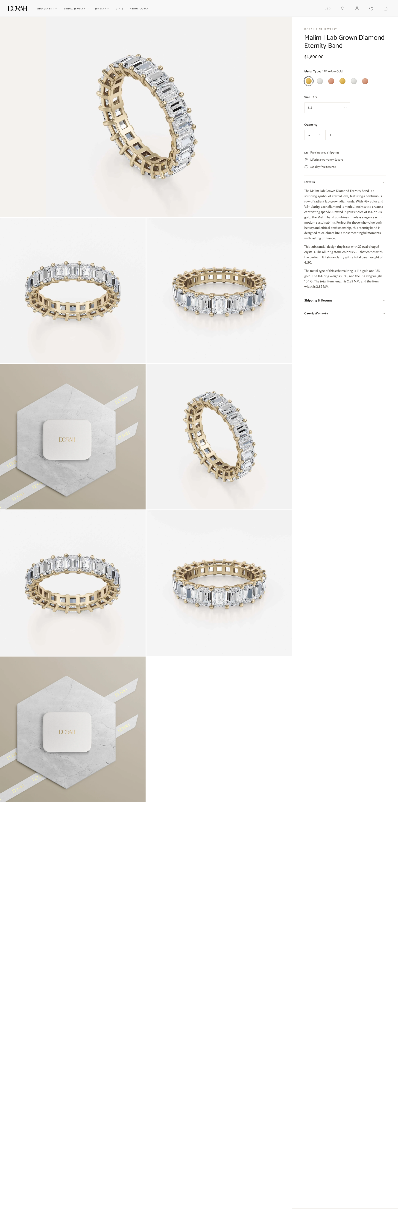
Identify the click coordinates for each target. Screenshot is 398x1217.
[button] (328, 9)
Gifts (119, 9)
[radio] (308, 81)
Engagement (45, 9)
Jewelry (100, 9)
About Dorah (139, 9)
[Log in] (357, 9)
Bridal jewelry (74, 9)
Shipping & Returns (318, 300)
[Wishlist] (371, 9)
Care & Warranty (316, 313)
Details (309, 182)
